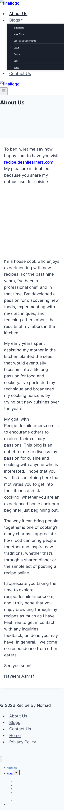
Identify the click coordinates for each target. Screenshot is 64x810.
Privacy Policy (22, 741)
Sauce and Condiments (25, 40)
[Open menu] (4, 91)
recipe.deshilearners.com (28, 162)
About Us (18, 13)
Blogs (14, 722)
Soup (16, 61)
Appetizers (19, 27)
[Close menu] (1, 759)
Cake (16, 47)
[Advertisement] (32, 221)
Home (15, 735)
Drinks (17, 54)
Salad (16, 67)
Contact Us (20, 73)
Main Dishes (19, 34)
